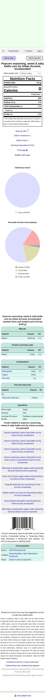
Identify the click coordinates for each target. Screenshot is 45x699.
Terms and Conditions (9, 669)
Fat (2, 394)
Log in (39, 51)
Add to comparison (21, 135)
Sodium (4, 338)
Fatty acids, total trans (10, 398)
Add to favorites (35, 58)
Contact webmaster (31, 662)
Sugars (5, 375)
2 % (39, 338)
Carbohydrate (6, 371)
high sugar (26, 155)
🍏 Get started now (22, 696)
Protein (4, 354)
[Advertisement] (22, 24)
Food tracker (13, 51)
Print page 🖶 (22, 150)
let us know (11, 612)
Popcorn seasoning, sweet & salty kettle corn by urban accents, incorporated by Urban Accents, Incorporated (22, 459)
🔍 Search (28, 51)
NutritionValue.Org (13, 666)
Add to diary (9, 58)
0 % (39, 354)
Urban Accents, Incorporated (20, 560)
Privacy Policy (25, 669)
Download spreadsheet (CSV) (22, 145)
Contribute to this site (14, 662)
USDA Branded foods (17, 550)
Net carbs (6, 378)
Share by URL (21, 131)
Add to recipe (21, 140)
